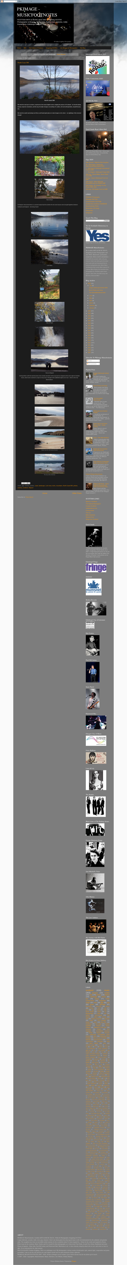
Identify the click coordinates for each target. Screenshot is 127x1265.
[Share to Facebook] (27, 483)
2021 (89, 320)
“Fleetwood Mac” (89, 1204)
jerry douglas (102, 1020)
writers (108, 1006)
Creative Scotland (91, 506)
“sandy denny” (103, 1229)
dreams (95, 1116)
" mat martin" (101, 1131)
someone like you (101, 1181)
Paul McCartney (105, 1066)
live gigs (90, 1087)
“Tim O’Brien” (100, 1224)
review (104, 997)
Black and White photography (100, 1143)
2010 (89, 347)
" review (108, 1131)
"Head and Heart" (99, 1132)
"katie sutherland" (90, 1138)
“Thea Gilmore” (89, 1125)
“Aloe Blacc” (88, 1188)
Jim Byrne (97, 1148)
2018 (89, 328)
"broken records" (98, 1082)
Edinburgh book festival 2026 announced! (100, 449)
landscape (42, 485)
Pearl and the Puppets (103, 1153)
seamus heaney (96, 1180)
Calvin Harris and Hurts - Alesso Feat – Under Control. (100, 425)
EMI (100, 1102)
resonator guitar (101, 1178)
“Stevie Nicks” (104, 1220)
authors (91, 1008)
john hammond (91, 1118)
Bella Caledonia (90, 515)
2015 (89, 335)
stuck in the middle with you (96, 1183)
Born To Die (98, 1064)
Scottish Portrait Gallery (97, 1159)
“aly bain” (100, 1225)
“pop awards (95, 1229)
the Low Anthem (96, 1185)
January (91, 308)
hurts (91, 1046)
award (87, 1085)
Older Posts (77, 493)
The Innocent (101, 1164)
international (98, 1015)
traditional (89, 1024)
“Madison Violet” (91, 1211)
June (91, 295)
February (92, 305)
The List (88, 512)
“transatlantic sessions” (99, 1127)
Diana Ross (105, 1101)
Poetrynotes (89, 210)
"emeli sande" (105, 1092)
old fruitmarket (98, 1039)
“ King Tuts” (105, 1187)
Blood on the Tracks (90, 1145)
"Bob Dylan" (90, 1132)
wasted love (98, 1187)
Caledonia (105, 1053)
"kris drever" (107, 1094)
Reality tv (104, 1155)
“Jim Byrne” (105, 1206)
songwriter (102, 1000)
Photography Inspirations (92, 1155)
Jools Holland (105, 1148)
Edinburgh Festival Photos (103, 1145)
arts (105, 1008)
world (95, 1022)
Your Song (92, 1171)
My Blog (82, 48)
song (108, 1041)
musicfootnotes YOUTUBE (93, 201)
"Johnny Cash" (100, 1090)
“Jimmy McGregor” (90, 1208)
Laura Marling (101, 1050)
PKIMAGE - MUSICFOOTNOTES (37, 12)
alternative (99, 1115)
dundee (100, 1045)
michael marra (90, 1045)
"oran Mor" (89, 1064)
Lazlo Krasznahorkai (103, 1150)
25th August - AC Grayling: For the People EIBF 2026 (96, 186)
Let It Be (106, 1106)
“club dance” (91, 1227)
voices (106, 1046)
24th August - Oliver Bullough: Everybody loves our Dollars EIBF (96, 182)
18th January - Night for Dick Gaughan (97, 162)
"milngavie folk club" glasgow (93, 1095)
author (88, 1015)
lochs (53, 485)
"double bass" (104, 1062)
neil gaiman (102, 1120)
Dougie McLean (89, 1102)
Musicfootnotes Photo (92, 206)
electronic (101, 1116)
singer (88, 1002)
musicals (89, 1082)
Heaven (98, 1032)
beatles (93, 1085)
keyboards (96, 1173)
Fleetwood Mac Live (92, 1146)
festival (107, 995)
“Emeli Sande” (104, 1203)
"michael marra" (96, 1139)
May (90, 298)
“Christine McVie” (90, 1195)
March (91, 303)
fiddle (105, 1010)
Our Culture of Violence (36, 48)
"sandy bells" (100, 1141)
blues (93, 1052)
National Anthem (92, 1075)
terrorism (88, 1185)
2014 (89, 337)
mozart (87, 1120)
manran (96, 1087)
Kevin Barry (88, 1106)
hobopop (108, 1171)
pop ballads (101, 1176)
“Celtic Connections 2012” (102, 1194)
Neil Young (102, 1075)
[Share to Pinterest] (29, 483)
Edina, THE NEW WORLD (101, 437)
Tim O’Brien (104, 1166)
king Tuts (94, 1060)
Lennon (100, 1083)
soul (105, 1013)
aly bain (107, 1018)
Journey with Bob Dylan (91, 1150)
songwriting (97, 1089)
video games (95, 1062)
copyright (99, 1085)
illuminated (89, 1173)
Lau (94, 1050)
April (90, 300)
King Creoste (96, 1106)
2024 (89, 313)
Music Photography (104, 1073)
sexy (101, 1122)
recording (94, 1178)
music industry (94, 1120)
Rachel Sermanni (90, 1057)
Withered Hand (91, 1115)
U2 (102, 1113)
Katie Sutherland (92, 1083)
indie (104, 1043)
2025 (89, 311)
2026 (89, 283)
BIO (25, 48)
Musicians (89, 1006)
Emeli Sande (90, 1011)
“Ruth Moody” (98, 1213)
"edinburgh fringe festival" (101, 1136)
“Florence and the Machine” (101, 1204)
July (90, 285)
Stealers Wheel (91, 1078)
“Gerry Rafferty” (103, 1124)
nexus (108, 1120)
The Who (96, 1166)
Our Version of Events (100, 1038)
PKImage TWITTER (91, 199)
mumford (107, 1067)
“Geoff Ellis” (88, 1206)
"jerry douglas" (89, 1094)
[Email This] (22, 483)
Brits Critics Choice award (98, 1099)
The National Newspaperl (93, 503)
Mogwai (105, 1055)
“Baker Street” (89, 1190)
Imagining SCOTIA (51, 48)
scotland (25, 487)
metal (108, 1080)
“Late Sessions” (93, 1210)
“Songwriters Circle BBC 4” (92, 1218)
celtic (98, 1013)
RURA (89, 1067)
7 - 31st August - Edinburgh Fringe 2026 (97, 172)
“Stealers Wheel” (95, 1220)
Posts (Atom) (29, 497)
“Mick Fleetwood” (101, 1211)
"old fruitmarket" (106, 1095)
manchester (99, 1118)
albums (99, 1078)
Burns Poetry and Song (96, 290)
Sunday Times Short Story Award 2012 (99, 1160)
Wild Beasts (100, 1169)
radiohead (102, 1060)
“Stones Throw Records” (92, 1222)
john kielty (93, 1080)
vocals (91, 1187)
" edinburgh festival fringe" (99, 1129)
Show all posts (61, 54)
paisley (96, 1122)
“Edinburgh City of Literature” (93, 1199)
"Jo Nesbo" (107, 1132)
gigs (102, 1002)
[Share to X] (26, 483)
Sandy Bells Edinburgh (98, 1157)
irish (87, 1018)
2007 (89, 352)
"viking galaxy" (101, 1097)
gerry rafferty (94, 1043)
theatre (98, 1025)
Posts (90, 360)
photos (75, 485)
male (87, 1174)
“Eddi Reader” (104, 1197)
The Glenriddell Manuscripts (97, 292)
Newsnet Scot (90, 517)
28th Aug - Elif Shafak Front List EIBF (97, 189)
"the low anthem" (92, 1097)
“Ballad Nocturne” (99, 1190)
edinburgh (93, 997)
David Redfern (96, 1101)
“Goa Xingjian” (97, 1206)
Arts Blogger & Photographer (68, 48)
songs (97, 999)
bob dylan (98, 1024)
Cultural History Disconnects (94, 474)
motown (106, 1118)
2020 (89, 323)
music (107, 990)
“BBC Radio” (105, 1188)
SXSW (92, 1110)
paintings (90, 1122)
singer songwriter (96, 1018)
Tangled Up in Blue (90, 1162)
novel (102, 1052)
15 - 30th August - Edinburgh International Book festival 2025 (95, 165)
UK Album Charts (98, 1167)
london (88, 1022)
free (104, 1078)
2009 (89, 350)
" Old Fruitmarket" (90, 1048)
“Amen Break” (97, 1188)
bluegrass (96, 1059)
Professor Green (95, 1076)
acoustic (107, 1032)
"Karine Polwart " (91, 1134)
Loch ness (49, 485)
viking (87, 1187)
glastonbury (107, 1085)
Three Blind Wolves (95, 1113)
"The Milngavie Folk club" (104, 1134)
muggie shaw (93, 1174)
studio (106, 1183)
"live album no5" (100, 1138)
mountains (59, 485)
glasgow (95, 993)
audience (106, 1115)
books (99, 1011)
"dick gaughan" (96, 1092)
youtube (105, 1089)
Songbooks (89, 212)
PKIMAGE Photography (93, 197)
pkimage (102, 1004)
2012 (89, 342)
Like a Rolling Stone (91, 1108)
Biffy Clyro (88, 1050)
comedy (104, 1017)
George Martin (89, 1148)
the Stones (105, 1185)
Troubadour (88, 1167)
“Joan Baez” (100, 1208)
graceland (107, 1116)
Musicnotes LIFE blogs (92, 208)
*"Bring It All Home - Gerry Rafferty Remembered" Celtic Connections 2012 (101, 485)
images (103, 1059)
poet (87, 1010)
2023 (89, 316)
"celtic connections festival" (93, 1053)
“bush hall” (107, 1225)
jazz (98, 1052)
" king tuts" (93, 1131)
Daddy (102, 1071)
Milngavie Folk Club (100, 1027)
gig (93, 1010)
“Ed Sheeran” (94, 1197)
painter (89, 1069)
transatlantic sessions (103, 1031)
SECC (87, 1110)
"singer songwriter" (102, 1048)
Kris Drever (96, 1066)
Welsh (106, 1083)
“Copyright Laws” (100, 1195)
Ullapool (31, 487)
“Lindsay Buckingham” (104, 1210)
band (98, 1010)
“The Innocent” (104, 1222)
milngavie (100, 1067)
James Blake (96, 1104)
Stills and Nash (106, 1110)
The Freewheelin (90, 1164)
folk (91, 995)
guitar (92, 1004)
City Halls (95, 1071)
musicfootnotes (91, 1176)
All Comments (92, 364)
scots (95, 1002)
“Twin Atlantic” (93, 1225)
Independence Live (91, 508)
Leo (101, 1106)
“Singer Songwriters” (101, 1217)
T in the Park (91, 1111)
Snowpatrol (98, 1110)
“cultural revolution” (100, 1227)
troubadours (94, 1124)
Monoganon (103, 1152)
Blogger (74, 1261)
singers (99, 1029)
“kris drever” (89, 1127)
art (105, 1011)
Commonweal (90, 510)
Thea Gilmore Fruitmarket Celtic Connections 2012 (101, 462)
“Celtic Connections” (99, 1069)
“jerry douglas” (104, 1125)
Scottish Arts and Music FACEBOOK (96, 204)
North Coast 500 (23, 62)
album (96, 1017)
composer (100, 1041)
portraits (102, 1087)
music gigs (107, 1174)
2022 (89, 318)
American (98, 1006)
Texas (97, 1162)
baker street (88, 1116)
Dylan (96, 1102)
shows (101, 1046)
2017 (89, 330)
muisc (95, 1046)
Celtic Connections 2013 (93, 1055)
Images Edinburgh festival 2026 (98, 287)
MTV (87, 1152)
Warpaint (108, 1113)
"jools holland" (98, 1094)
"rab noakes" (91, 1141)
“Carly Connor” (99, 1192)
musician (88, 1029)
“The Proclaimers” (90, 1224)
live (87, 999)
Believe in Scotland (91, 501)
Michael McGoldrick (103, 1108)
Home (19, 48)
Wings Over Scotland (92, 519)
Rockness (88, 1157)
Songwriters (89, 1059)
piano (95, 1036)
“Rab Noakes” (89, 1090)
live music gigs (104, 1173)
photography (89, 1013)
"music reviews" (106, 1139)
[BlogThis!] (24, 483)
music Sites (100, 1174)
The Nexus (99, 1111)
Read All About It (102, 1057)
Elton (104, 1102)
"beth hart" (90, 1136)
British (91, 1032)
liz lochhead (101, 1080)
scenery (20, 487)
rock (99, 1008)
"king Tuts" (107, 1082)
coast (36, 485)
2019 (89, 325)
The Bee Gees (104, 1162)
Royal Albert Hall (105, 1076)
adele (94, 1067)
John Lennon (105, 1104)
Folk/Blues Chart (104, 1146)
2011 (89, 345)
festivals (88, 1039)
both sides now (100, 1171)
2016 (89, 333)
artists (91, 1020)
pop (108, 1002)
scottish (107, 993)
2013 (89, 340)
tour (107, 1052)
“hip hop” (97, 1125)
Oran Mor (103, 1022)
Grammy (95, 1073)
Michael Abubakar (94, 1152)
